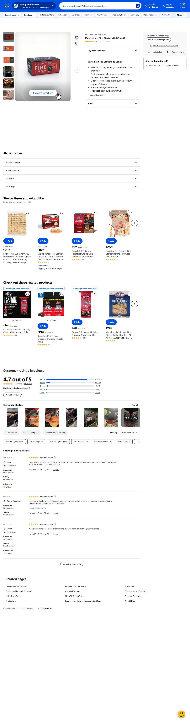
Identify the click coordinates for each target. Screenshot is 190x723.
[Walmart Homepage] (7, 5)
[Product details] (136, 162)
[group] (97, 41)
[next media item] (76, 69)
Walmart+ (166, 15)
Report (56, 469)
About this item (13, 153)
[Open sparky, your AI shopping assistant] (181, 714)
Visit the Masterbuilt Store (95, 34)
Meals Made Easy (150, 15)
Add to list (157, 52)
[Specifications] (136, 170)
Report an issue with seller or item (164, 45)
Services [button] (28, 15)
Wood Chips (130, 601)
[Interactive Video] (8, 37)
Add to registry (178, 52)
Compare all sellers (171, 65)
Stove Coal (129, 586)
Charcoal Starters (72, 591)
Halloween (62, 15)
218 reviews (28, 384)
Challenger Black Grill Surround (19, 591)
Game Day (135, 15)
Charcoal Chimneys (133, 596)
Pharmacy (88, 15)
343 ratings (106, 41)
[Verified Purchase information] (55, 457)
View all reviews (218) (72, 564)
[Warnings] (136, 186)
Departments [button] (10, 15)
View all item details (98, 95)
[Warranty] (136, 178)
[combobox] (100, 5)
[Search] (138, 6)
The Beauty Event (119, 15)
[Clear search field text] (131, 5)
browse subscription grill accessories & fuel (83, 601)
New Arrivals (102, 15)
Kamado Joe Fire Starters (16, 586)
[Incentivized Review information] (45, 508)
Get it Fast (75, 15)
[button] (152, 5)
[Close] (51, 15)
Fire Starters (11, 601)
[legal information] (168, 36)
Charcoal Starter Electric (135, 591)
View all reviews (12, 395)
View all (135, 405)
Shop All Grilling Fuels (74, 596)
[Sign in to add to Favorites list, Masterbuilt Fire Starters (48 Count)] (76, 43)
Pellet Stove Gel (12, 596)
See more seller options (158, 40)
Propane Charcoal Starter (75, 586)
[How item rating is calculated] (30, 388)
